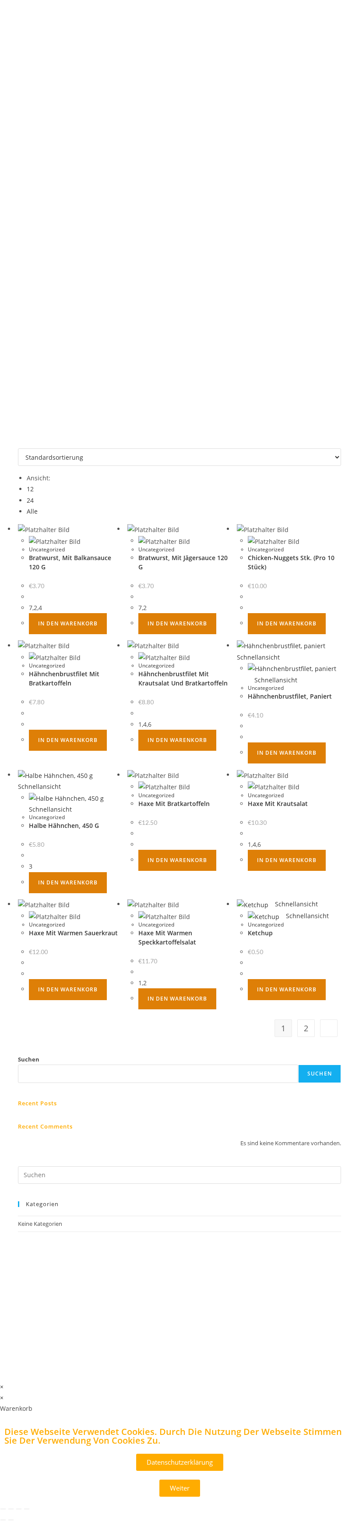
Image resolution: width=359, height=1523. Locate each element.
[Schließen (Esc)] (27, 1509)
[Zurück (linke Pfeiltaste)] (3, 1520)
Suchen (28, 1059)
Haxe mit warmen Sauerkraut (73, 933)
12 (30, 489)
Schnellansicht (275, 680)
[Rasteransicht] (20, 443)
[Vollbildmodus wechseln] (11, 1509)
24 (30, 500)
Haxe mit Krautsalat (278, 803)
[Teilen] (19, 1509)
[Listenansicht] (25, 443)
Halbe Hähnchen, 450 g (64, 825)
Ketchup (260, 933)
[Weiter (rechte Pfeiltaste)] (11, 1520)
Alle (32, 511)
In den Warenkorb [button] (68, 623)
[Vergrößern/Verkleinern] (3, 1509)
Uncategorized (47, 549)
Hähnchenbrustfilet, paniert (290, 696)
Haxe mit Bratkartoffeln (174, 803)
